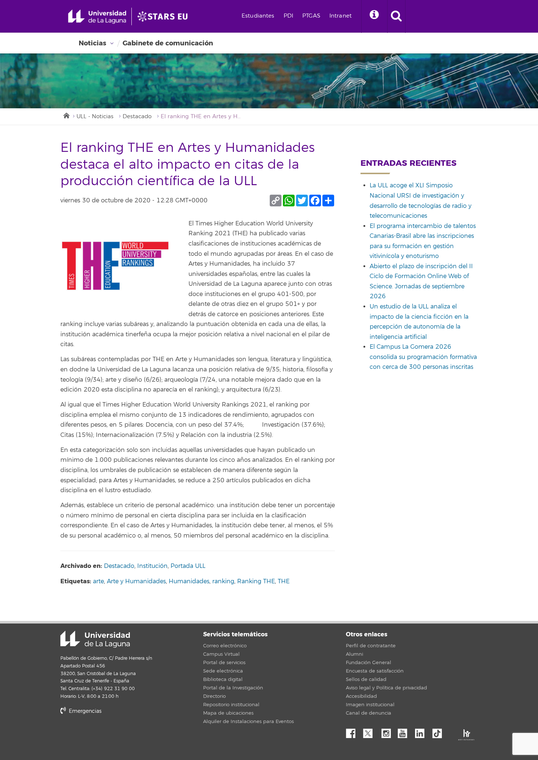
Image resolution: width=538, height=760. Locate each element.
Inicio (65, 114)
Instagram (388, 731)
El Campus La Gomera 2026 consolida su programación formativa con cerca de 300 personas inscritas (423, 357)
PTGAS (311, 15)
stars (115, 736)
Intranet (340, 15)
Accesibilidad (361, 696)
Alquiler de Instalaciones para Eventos (248, 722)
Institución (152, 566)
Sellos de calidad (366, 679)
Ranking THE (256, 581)
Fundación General (368, 663)
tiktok (439, 731)
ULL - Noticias (94, 116)
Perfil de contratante (371, 646)
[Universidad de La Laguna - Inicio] (100, 16)
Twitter (370, 731)
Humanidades (189, 581)
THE (283, 581)
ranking (223, 581)
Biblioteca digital (223, 679)
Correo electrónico (225, 646)
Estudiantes (258, 15)
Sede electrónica (223, 671)
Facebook (353, 731)
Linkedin (422, 731)
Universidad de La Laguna (95, 639)
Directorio (214, 696)
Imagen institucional (370, 705)
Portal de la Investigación (233, 688)
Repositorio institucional (231, 705)
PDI (288, 15)
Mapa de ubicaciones (228, 713)
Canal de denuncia (368, 713)
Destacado (137, 116)
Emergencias (84, 711)
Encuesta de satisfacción (375, 671)
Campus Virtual (221, 654)
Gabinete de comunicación (168, 43)
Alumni (354, 654)
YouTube (405, 731)
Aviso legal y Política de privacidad (386, 688)
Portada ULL (188, 566)
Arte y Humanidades (136, 581)
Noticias (92, 43)
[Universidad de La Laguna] (165, 16)
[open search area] (396, 16)
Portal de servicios (224, 663)
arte (98, 581)
